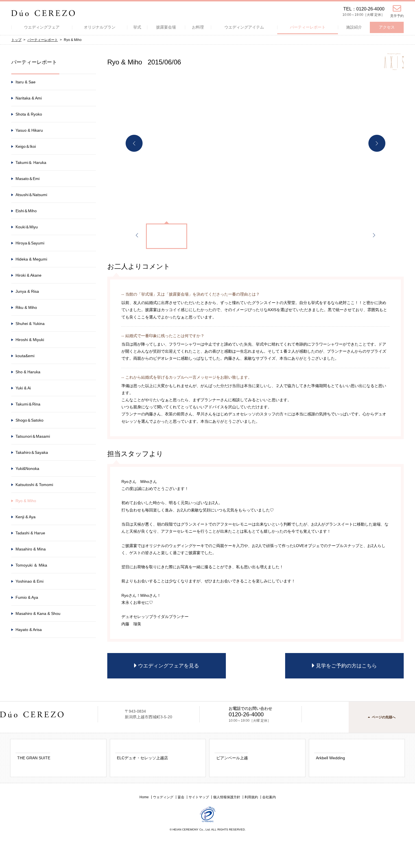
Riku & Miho (26, 307)
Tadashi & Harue (30, 533)
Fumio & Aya (27, 597)
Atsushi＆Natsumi (31, 194)
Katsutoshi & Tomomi (34, 484)
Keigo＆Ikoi (26, 146)
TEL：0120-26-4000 (364, 8)
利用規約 (251, 797)
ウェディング (163, 797)
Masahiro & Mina (31, 549)
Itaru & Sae (26, 82)
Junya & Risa (27, 291)
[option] (255, 143)
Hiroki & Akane (29, 275)
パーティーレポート (42, 40)
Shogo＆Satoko (29, 420)
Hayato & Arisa (29, 629)
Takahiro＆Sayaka (32, 452)
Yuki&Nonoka (27, 468)
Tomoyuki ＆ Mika (31, 565)
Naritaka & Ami (29, 98)
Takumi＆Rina (28, 404)
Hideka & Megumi (31, 259)
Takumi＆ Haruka (31, 162)
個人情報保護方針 (226, 797)
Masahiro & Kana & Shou (38, 613)
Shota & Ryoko (29, 114)
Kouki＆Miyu (27, 227)
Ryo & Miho (26, 500)
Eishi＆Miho (26, 211)
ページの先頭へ (384, 717)
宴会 (181, 797)
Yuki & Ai (23, 388)
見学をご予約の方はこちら (346, 666)
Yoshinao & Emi (29, 581)
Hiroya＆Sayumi (30, 243)
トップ (16, 40)
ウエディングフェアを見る (168, 666)
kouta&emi (25, 355)
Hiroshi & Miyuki (30, 339)
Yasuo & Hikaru (29, 130)
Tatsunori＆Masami (33, 436)
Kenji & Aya (26, 517)
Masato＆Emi (28, 178)
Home (144, 797)
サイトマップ (199, 797)
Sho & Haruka (28, 372)
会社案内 (269, 797)
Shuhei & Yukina (30, 323)
